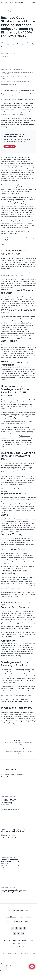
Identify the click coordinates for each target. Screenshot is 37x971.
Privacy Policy (23, 943)
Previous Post (19, 749)
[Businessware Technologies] (8, 2)
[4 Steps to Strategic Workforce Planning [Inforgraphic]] (13, 790)
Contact (12, 943)
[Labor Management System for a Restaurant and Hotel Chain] (13, 820)
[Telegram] (24, 928)
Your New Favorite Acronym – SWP (12, 69)
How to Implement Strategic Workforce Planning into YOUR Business (17, 73)
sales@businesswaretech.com (18, 917)
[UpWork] (22, 933)
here (21, 275)
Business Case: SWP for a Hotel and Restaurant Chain (17, 77)
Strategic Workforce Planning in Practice (15, 81)
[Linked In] (12, 928)
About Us (7, 940)
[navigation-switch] (34, 2)
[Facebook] (16, 928)
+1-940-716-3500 (23, 921)
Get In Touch (9, 146)
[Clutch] (14, 933)
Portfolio (16, 940)
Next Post (17, 740)
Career (30, 940)
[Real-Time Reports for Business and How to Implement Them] (13, 880)
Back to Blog (7, 11)
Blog (24, 940)
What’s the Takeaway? (9, 84)
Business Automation (8, 54)
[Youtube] (20, 928)
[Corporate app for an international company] (13, 849)
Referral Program (18, 947)
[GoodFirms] (18, 933)
